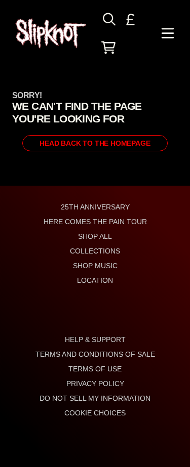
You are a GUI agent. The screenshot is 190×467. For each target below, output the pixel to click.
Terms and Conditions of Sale (95, 354)
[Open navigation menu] (168, 33)
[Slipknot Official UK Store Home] (50, 33)
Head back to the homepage (95, 143)
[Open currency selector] (131, 19)
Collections (95, 251)
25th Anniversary (95, 207)
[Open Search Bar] (108, 19)
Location (95, 280)
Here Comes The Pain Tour (95, 222)
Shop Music (95, 266)
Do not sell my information (95, 398)
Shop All (95, 236)
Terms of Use (95, 369)
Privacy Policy (95, 383)
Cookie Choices (95, 413)
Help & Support (95, 339)
